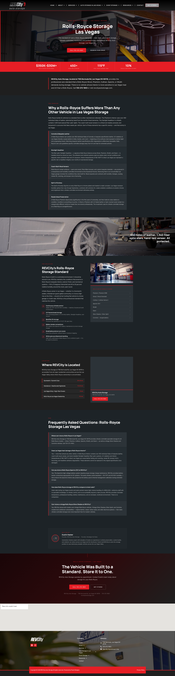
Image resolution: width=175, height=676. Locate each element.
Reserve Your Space (97, 50)
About (60, 5)
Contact (140, 5)
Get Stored (98, 587)
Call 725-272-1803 (76, 50)
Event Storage (111, 5)
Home (52, 5)
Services (71, 5)
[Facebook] (31, 645)
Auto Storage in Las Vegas (90, 5)
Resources (127, 5)
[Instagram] (35, 645)
